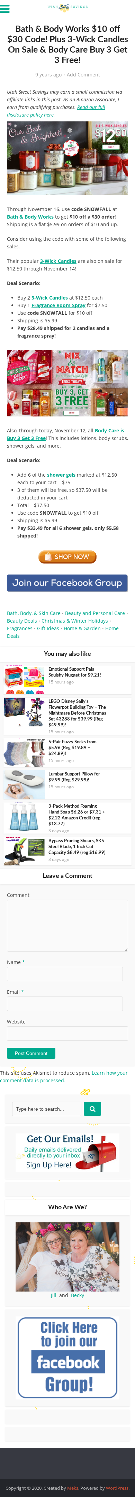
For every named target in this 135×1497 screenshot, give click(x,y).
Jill (53, 1295)
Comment (18, 895)
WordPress (117, 1488)
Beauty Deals (22, 620)
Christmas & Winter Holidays (75, 620)
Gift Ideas (48, 628)
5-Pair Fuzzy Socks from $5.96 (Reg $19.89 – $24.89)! (72, 748)
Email (15, 992)
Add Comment (83, 75)
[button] (118, 131)
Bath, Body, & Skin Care (34, 613)
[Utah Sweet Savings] (67, 7)
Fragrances (20, 628)
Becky (77, 1295)
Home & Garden (82, 628)
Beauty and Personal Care (95, 613)
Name (16, 962)
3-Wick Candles (50, 297)
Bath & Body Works (30, 216)
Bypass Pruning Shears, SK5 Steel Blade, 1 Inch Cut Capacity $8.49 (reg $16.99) (77, 847)
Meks (72, 1488)
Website (16, 1021)
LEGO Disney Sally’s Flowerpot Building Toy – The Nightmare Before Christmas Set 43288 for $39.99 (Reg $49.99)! (77, 713)
